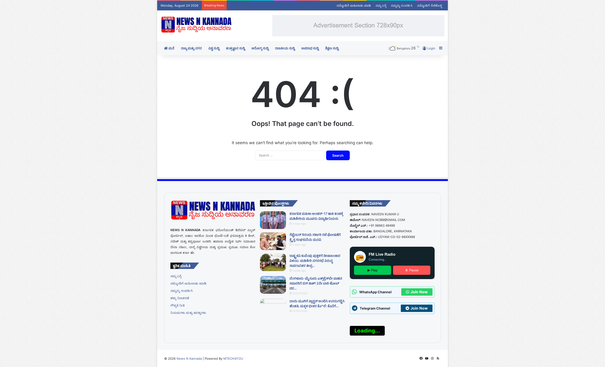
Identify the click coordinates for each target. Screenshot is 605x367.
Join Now (419, 291)
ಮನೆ (171, 48)
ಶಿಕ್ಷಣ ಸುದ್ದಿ (331, 48)
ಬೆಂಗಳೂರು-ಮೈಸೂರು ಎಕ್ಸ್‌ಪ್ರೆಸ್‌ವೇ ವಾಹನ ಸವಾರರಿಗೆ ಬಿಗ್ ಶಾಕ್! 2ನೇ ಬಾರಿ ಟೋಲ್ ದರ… (316, 283)
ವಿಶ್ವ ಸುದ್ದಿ (213, 48)
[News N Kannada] (196, 24)
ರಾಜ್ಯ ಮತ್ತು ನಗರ (191, 48)
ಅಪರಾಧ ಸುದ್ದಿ (310, 48)
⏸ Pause (412, 270)
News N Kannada (189, 358)
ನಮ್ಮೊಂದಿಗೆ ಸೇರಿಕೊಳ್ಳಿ (429, 5)
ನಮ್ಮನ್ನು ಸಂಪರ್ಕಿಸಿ (401, 5)
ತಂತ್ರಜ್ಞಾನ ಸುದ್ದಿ (235, 48)
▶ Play (372, 270)
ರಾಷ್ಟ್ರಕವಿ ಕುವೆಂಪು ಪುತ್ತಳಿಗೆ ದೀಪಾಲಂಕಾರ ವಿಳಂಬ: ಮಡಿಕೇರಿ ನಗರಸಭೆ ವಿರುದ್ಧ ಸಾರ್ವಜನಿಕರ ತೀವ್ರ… (315, 261)
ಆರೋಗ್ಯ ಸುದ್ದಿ (259, 48)
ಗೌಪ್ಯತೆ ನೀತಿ (177, 305)
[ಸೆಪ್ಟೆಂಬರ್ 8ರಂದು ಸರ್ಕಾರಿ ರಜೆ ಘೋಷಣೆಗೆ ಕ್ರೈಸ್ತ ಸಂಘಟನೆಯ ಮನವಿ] (273, 241)
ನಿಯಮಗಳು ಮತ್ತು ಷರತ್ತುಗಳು (188, 313)
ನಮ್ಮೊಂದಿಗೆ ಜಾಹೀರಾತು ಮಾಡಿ (354, 5)
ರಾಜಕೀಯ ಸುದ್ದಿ (285, 48)
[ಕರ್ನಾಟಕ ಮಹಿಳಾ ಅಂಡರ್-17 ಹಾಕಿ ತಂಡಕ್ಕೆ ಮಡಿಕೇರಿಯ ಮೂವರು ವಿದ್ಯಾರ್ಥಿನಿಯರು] (273, 220)
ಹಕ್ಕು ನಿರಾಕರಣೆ (179, 298)
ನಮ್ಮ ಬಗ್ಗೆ (381, 5)
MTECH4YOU (233, 358)
